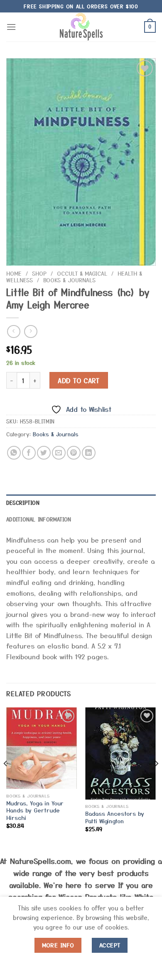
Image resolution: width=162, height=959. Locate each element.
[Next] (156, 780)
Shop (39, 273)
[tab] (81, 502)
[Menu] (11, 27)
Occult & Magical (82, 273)
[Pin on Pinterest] (74, 453)
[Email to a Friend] (59, 453)
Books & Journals (69, 280)
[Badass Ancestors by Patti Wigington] (120, 753)
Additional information (38, 519)
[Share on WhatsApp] (14, 453)
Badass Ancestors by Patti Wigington (114, 817)
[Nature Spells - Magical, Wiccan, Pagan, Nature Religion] (81, 27)
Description (22, 502)
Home (14, 273)
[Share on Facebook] (29, 453)
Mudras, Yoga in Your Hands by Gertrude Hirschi (35, 811)
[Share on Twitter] (44, 453)
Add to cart (78, 380)
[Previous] (6, 780)
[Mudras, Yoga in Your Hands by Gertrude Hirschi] (41, 748)
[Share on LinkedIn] (89, 453)
